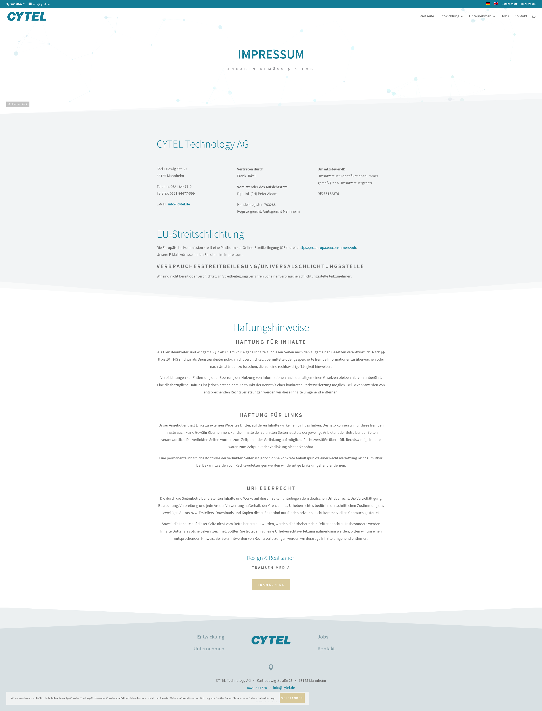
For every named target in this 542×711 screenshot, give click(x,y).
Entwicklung (449, 17)
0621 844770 (257, 687)
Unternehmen (480, 17)
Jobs (505, 17)
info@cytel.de (179, 204)
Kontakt (520, 17)
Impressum (528, 4)
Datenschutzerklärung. (262, 698)
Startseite (426, 17)
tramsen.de (271, 585)
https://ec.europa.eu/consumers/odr (327, 247)
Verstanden (292, 698)
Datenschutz (509, 4)
